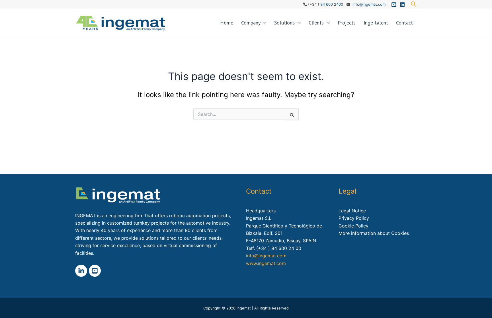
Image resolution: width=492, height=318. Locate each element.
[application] (263, 22)
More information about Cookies (374, 233)
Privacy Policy (354, 218)
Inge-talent (376, 22)
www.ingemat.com (266, 263)
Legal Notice (352, 211)
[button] (414, 4)
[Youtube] (393, 4)
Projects (347, 22)
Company (251, 22)
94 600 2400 (331, 4)
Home (226, 22)
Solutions (284, 22)
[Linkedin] (402, 4)
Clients (316, 22)
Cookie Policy (353, 226)
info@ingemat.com (369, 4)
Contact (404, 22)
